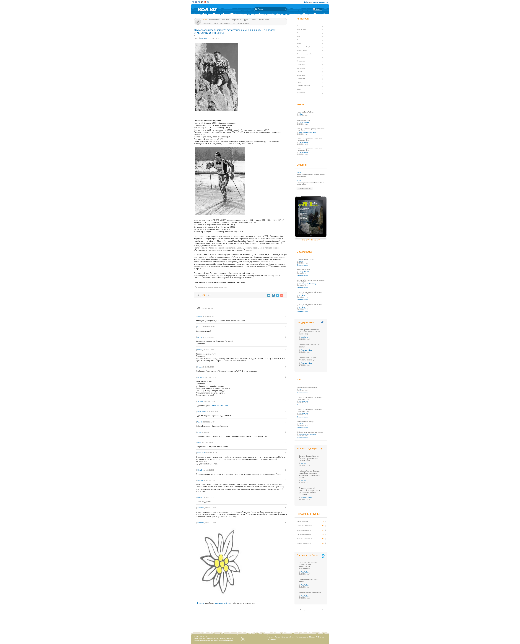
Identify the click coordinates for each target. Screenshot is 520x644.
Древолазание (301, 29)
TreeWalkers (305, 572)
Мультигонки (301, 57)
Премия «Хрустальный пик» (284, 637)
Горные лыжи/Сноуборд (304, 47)
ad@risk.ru (323, 610)
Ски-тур (299, 71)
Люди (254, 20)
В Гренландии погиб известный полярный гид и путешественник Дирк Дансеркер (309, 491)
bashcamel (201, 453)
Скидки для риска (243, 23)
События (225, 20)
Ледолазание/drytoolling (305, 54)
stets (199, 442)
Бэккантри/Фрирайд (303, 85)
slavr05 (199, 497)
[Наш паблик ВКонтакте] (193, 2)
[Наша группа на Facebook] (196, 2)
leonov (199, 367)
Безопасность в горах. (304, 530)
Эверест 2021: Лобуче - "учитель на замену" (308, 359)
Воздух (299, 43)
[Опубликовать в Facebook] (273, 295)
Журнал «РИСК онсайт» (317, 637)
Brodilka (303, 463)
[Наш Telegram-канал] (208, 2)
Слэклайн (300, 33)
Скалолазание (202, 287)
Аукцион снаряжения (304, 543)
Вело (298, 36)
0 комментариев (302, 265)
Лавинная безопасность (305, 538)
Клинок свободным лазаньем (307, 387)
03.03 (299, 172)
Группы (246, 20)
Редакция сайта (306, 350)
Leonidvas (200, 377)
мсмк (225, 287)
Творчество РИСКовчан (304, 525)
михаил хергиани (214, 287)
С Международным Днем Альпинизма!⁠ (310, 432)
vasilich (199, 350)
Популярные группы (308, 514)
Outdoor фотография (304, 534)
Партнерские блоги (307, 555)
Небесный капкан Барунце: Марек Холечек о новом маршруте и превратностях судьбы (309, 474)
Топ (234, 23)
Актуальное (207, 23)
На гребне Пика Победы (305, 112)
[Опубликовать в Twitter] (277, 295)
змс (221, 287)
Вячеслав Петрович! (220, 405)
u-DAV (199, 432)
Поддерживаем (305, 322)
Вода (298, 40)
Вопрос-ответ (214, 20)
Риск (205, 20)
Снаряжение (236, 20)
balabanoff (203, 38)
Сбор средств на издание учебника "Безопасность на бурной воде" (309, 332)
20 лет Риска (272, 639)
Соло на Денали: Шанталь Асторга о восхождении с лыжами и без (309, 458)
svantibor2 (200, 508)
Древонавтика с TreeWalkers (310, 593)
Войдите (200, 603)
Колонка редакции (307, 448)
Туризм (299, 82)
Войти (306, 2)
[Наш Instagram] (202, 2)
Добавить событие (304, 188)
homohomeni (305, 337)
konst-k (199, 327)
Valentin (199, 422)
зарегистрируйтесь (222, 603)
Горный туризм (302, 50)
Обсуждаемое (225, 23)
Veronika (200, 401)
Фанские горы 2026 (303, 120)
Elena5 (199, 470)
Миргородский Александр (307, 132)
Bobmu (199, 316)
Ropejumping (301, 92)
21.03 (299, 181)
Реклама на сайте (302, 637)
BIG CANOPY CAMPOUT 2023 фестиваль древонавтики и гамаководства (308, 566)
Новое (216, 23)
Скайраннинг (301, 64)
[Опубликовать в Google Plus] (281, 295)
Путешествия (301, 61)
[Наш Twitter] (199, 2)
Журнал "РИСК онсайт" (311, 240)
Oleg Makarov (303, 142)
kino (300, 389)
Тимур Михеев (304, 122)
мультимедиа (264, 20)
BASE (299, 89)
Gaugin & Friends (302, 521)
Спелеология (301, 78)
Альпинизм (198, 36)
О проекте (270, 637)
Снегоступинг (301, 75)
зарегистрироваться (320, 2)
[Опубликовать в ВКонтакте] (268, 295)
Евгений (200, 480)
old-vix (199, 337)
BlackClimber (201, 411)
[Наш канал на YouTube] (205, 2)
